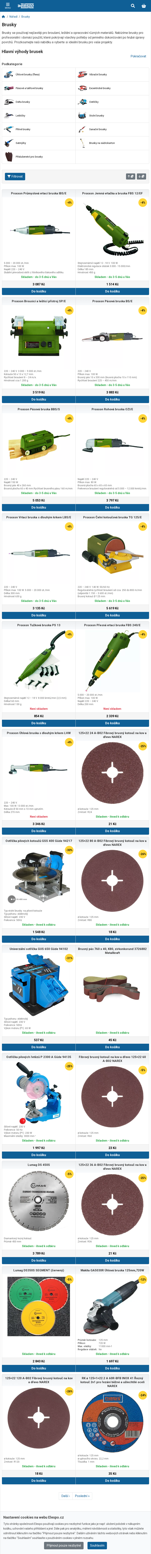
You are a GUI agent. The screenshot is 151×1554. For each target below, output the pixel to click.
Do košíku (38, 291)
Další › (65, 1496)
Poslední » (82, 1496)
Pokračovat (138, 56)
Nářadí (13, 16)
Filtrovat (17, 176)
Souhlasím (97, 1545)
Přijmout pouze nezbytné (64, 1545)
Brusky (25, 16)
